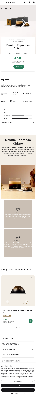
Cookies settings (17, 381)
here (17, 376)
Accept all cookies (18, 390)
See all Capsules (6, 9)
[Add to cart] (31, 321)
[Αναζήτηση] (25, 2)
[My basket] (34, 2)
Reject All (18, 385)
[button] (16, 327)
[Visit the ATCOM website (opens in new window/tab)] (18, 393)
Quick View (7, 315)
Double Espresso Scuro (17, 310)
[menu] (2, 2)
